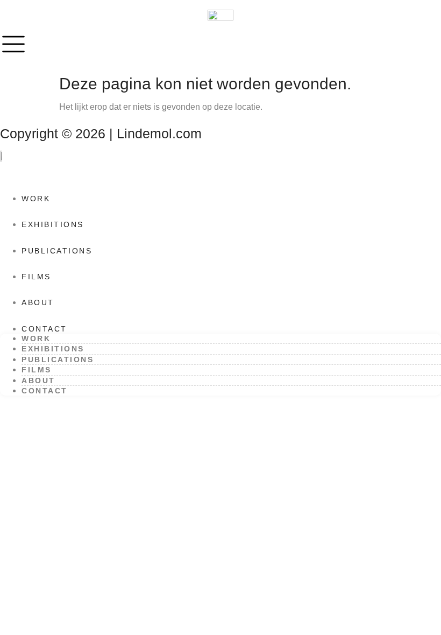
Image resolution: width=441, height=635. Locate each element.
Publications (57, 250)
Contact (44, 328)
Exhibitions (53, 224)
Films (36, 276)
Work (36, 198)
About (38, 302)
